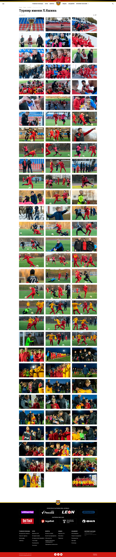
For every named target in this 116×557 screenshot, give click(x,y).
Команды (73, 543)
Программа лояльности (51, 544)
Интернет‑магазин (81, 3)
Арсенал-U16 (35, 533)
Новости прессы (23, 535)
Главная (20, 7)
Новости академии (76, 535)
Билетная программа (50, 535)
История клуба (36, 535)
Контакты (34, 545)
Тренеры (73, 540)
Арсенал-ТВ (61, 533)
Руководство (35, 543)
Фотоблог (29, 7)
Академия (71, 3)
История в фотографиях (38, 538)
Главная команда (37, 3)
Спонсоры (34, 540)
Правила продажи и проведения (50, 541)
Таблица (21, 540)
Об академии (74, 533)
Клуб (46, 3)
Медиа (65, 3)
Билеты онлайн (49, 533)
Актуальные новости (24, 533)
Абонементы (48, 538)
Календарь (22, 538)
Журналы (60, 538)
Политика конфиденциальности (25, 555)
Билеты (52, 3)
